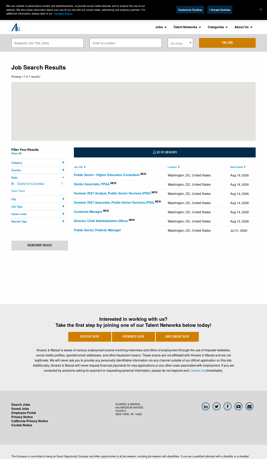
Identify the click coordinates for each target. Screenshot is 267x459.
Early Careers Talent (177, 336)
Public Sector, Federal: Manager (97, 230)
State (14, 177)
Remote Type (19, 221)
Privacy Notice (22, 417)
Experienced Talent (133, 336)
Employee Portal (23, 412)
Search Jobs (20, 404)
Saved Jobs (20, 408)
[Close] (260, 9)
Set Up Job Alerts (166, 152)
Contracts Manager (88, 211)
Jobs (159, 27)
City (13, 199)
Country (16, 170)
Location (173, 166)
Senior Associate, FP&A (92, 184)
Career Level (18, 214)
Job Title (79, 166)
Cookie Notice (21, 425)
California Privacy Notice (29, 421)
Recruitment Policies (40, 245)
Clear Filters (18, 191)
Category (16, 162)
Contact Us (197, 370)
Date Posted (237, 166)
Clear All (16, 153)
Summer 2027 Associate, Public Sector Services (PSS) (114, 202)
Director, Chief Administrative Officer (101, 221)
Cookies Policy (63, 13)
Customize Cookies (190, 9)
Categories (216, 27)
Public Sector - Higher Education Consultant (107, 175)
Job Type (16, 206)
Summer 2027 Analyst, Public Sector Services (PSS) (112, 193)
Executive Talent (89, 336)
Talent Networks (185, 27)
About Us (242, 27)
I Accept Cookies (220, 9)
